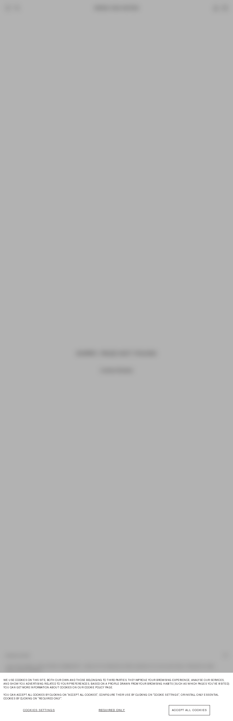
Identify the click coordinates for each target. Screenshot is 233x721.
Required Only (112, 710)
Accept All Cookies (189, 710)
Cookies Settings (39, 710)
